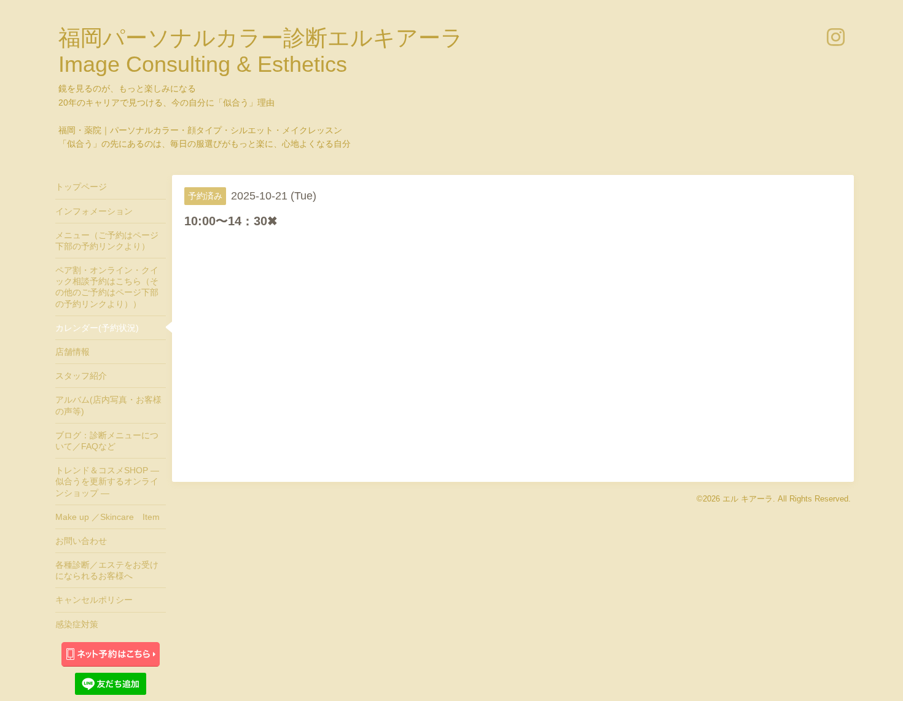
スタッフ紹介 (81, 376)
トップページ (81, 187)
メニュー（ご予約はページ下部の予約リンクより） (106, 240)
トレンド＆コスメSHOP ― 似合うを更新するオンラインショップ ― (107, 481)
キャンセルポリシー (94, 600)
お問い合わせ (81, 541)
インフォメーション (94, 211)
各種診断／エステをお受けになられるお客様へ (106, 570)
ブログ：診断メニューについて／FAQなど (106, 440)
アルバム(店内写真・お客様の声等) (108, 405)
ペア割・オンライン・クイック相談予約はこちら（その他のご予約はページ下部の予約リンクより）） (106, 287)
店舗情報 (72, 352)
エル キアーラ (747, 498)
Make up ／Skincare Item (107, 517)
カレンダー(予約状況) (97, 328)
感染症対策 (76, 624)
